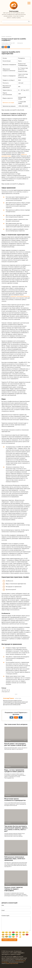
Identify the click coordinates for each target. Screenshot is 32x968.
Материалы (20, 43)
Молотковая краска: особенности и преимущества (15, 799)
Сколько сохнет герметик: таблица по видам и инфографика (13, 888)
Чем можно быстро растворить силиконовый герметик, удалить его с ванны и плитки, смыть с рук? (16, 828)
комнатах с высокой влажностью (20, 296)
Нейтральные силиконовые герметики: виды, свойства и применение (14, 858)
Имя (3, 905)
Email (3, 910)
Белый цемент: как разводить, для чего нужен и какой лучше (15, 744)
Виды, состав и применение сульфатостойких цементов (14, 770)
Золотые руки (13, 11)
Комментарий (5, 915)
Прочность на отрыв (8, 102)
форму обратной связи (12, 963)
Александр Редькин (8, 698)
